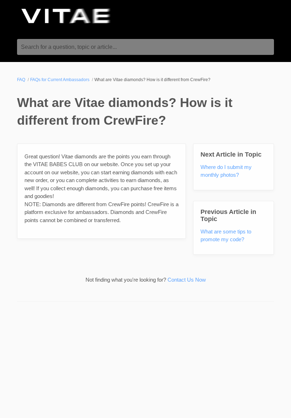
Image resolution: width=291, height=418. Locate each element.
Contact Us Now (187, 280)
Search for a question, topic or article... (69, 47)
